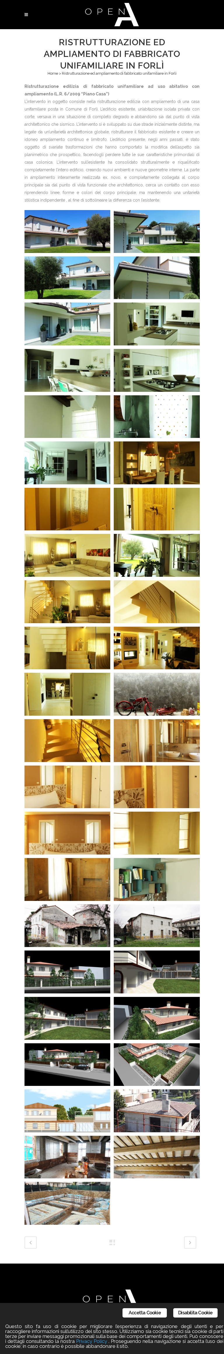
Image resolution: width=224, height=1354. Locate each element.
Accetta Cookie (145, 1312)
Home (53, 73)
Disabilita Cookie (195, 1312)
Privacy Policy (91, 1341)
